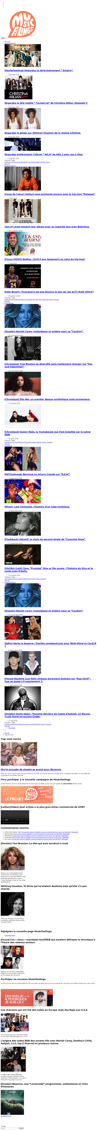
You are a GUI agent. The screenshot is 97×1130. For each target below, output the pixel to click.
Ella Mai (27, 442)
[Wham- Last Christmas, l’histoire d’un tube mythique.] (23, 503)
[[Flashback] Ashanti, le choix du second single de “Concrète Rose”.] (23, 535)
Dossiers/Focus (10, 582)
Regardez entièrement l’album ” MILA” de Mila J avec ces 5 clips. (44, 154)
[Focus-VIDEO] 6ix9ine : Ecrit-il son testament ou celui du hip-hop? (45, 259)
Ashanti (26, 579)
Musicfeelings (10, 935)
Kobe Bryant (9, 299)
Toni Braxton (19, 442)
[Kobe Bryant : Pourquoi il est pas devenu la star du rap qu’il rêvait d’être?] (23, 288)
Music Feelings (10, 166)
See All (7, 164)
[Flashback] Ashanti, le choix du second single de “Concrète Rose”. (45, 539)
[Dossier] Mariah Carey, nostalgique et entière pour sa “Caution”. (44, 331)
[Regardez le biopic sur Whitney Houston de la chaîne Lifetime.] (23, 129)
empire (21, 162)
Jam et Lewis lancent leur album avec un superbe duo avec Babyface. (47, 226)
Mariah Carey (9, 442)
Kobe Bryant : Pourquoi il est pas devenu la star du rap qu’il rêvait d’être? (49, 291)
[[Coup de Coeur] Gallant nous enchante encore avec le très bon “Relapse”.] (23, 190)
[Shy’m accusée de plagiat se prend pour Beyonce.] (19, 765)
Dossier (33, 442)
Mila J (26, 162)
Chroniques (9, 303)
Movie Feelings (10, 43)
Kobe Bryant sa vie (21, 299)
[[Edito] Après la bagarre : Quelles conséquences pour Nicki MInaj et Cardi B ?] (23, 639)
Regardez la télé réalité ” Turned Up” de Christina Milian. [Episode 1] (46, 103)
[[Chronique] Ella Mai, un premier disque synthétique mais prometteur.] (23, 395)
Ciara (10, 579)
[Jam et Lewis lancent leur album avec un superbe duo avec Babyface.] (23, 222)
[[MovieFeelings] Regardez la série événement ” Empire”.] (23, 66)
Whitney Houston (11, 162)
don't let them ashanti (37, 579)
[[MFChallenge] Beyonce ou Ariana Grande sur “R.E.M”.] (23, 470)
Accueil (7, 41)
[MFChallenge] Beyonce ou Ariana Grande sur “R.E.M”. (37, 474)
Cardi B (32, 724)
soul (6, 579)
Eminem (26, 724)
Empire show (45, 162)
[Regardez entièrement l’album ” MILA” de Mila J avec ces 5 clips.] (23, 150)
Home (7, 733)
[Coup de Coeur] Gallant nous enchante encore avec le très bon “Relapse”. (50, 194)
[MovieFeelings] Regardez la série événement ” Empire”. (39, 70)
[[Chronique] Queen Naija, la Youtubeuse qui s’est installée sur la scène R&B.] (23, 428)
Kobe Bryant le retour (51, 299)
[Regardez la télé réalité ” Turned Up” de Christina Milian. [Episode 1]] (18, 99)
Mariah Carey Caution (44, 442)
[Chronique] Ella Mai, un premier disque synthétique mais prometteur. (47, 399)
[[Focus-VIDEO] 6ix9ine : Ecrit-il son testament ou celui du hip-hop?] (23, 255)
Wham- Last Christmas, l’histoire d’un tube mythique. (37, 506)
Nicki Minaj (19, 724)
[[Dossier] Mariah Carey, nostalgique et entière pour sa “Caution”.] (23, 327)
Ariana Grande (17, 579)
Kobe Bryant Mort (35, 299)
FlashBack (8, 446)
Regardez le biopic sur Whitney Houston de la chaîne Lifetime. (43, 133)
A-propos (11, 728)
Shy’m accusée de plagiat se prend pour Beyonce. (31, 769)
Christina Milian (34, 162)
